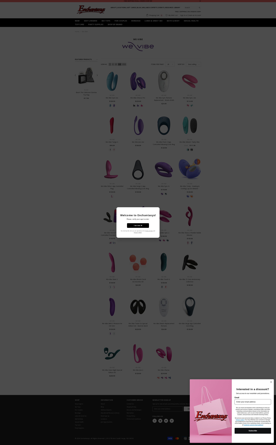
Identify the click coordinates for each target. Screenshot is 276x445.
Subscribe (253, 431)
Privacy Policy (138, 232)
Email (237, 397)
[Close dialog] (271, 382)
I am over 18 (138, 225)
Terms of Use (149, 230)
